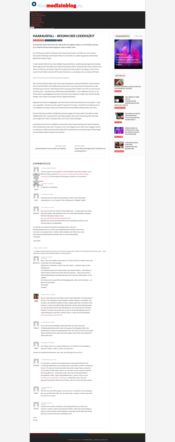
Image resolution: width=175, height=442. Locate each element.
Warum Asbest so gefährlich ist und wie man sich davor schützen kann (132, 131)
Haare (74, 56)
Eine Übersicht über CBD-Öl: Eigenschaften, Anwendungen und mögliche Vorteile (126, 101)
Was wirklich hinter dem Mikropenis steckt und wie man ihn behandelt (132, 116)
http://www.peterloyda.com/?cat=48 (51, 315)
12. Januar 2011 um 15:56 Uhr (48, 294)
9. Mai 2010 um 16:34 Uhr (47, 194)
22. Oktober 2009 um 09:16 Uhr (48, 168)
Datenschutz (104, 439)
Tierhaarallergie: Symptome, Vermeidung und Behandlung (131, 145)
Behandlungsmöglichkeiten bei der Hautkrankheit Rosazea (127, 87)
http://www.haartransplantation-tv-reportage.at (54, 378)
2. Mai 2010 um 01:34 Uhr (47, 183)
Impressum (97, 439)
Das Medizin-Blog (87, 439)
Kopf (34, 47)
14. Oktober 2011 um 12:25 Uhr (48, 359)
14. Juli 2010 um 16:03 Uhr (47, 207)
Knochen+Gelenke (50, 40)
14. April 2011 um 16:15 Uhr (47, 322)
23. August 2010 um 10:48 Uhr (40, 248)
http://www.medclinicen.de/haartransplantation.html (56, 218)
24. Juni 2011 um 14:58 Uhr (47, 342)
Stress (94, 91)
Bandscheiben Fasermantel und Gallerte (51, 148)
